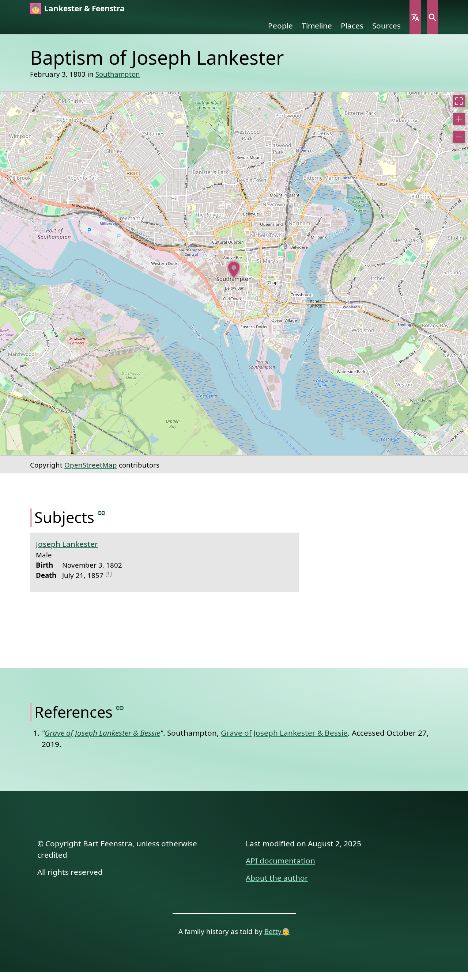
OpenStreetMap (90, 464)
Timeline (317, 25)
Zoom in (459, 119)
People (280, 25)
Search (432, 17)
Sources (386, 25)
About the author (277, 878)
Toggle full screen (459, 101)
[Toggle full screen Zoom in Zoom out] (234, 273)
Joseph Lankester (67, 544)
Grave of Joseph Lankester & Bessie (284, 733)
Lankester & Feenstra (84, 8)
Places (352, 25)
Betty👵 (277, 931)
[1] (108, 573)
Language (415, 17)
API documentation (280, 860)
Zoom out (459, 137)
